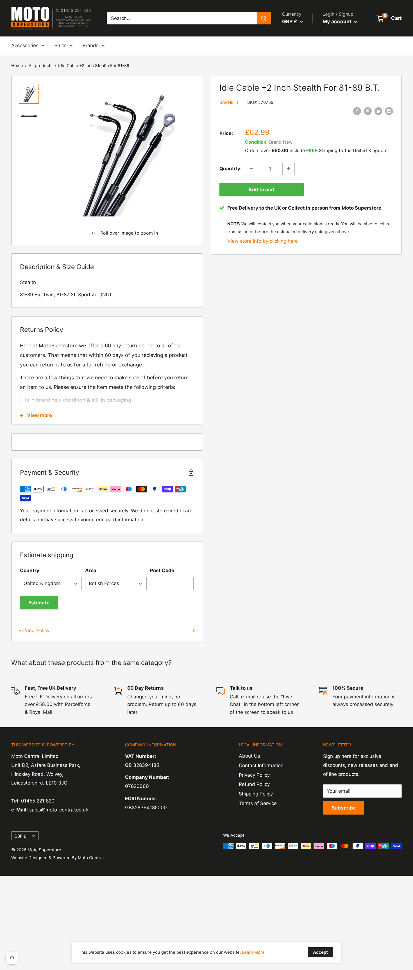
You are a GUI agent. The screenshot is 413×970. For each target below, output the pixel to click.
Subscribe (344, 808)
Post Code (162, 570)
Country (29, 570)
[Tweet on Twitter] (378, 111)
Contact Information (261, 765)
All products (41, 65)
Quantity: (230, 168)
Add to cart (261, 189)
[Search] (264, 18)
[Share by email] (389, 111)
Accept (320, 952)
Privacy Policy (254, 775)
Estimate (38, 603)
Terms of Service (258, 803)
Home (17, 65)
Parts (61, 45)
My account (338, 21)
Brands (91, 45)
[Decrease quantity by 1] (251, 169)
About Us (249, 756)
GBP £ (20, 836)
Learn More (253, 952)
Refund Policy (34, 630)
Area (90, 570)
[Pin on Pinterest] (368, 111)
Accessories (24, 45)
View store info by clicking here (262, 241)
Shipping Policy (256, 794)
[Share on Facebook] (357, 111)
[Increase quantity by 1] (288, 169)
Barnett (229, 102)
